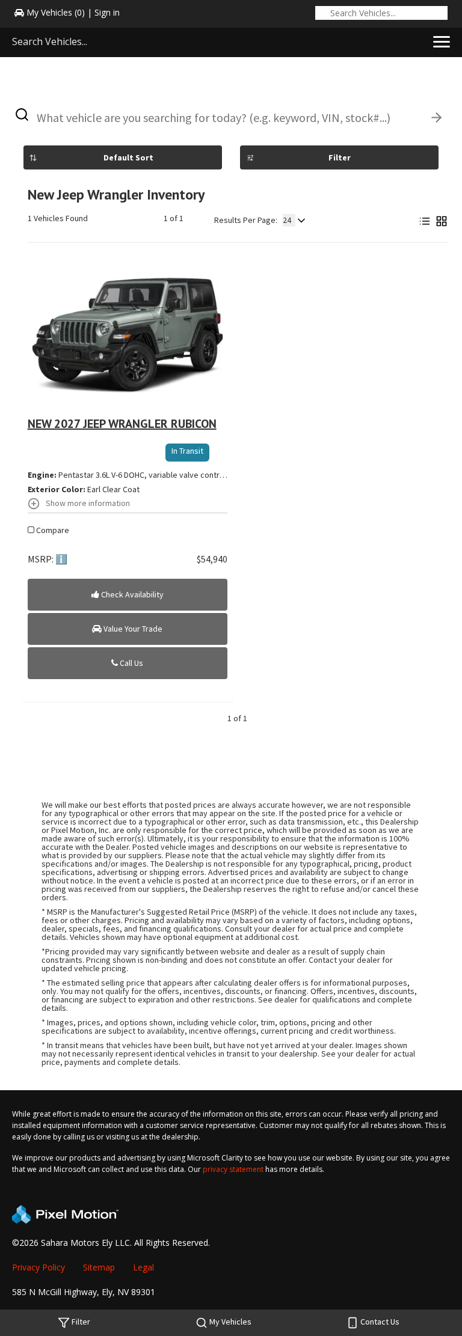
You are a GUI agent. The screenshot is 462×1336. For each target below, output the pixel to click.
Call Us (130, 662)
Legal (143, 1267)
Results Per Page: (245, 220)
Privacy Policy (38, 1267)
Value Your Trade (132, 628)
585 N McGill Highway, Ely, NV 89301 (83, 1292)
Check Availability (131, 594)
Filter (339, 157)
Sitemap (99, 1267)
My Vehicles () (55, 12)
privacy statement (233, 1169)
